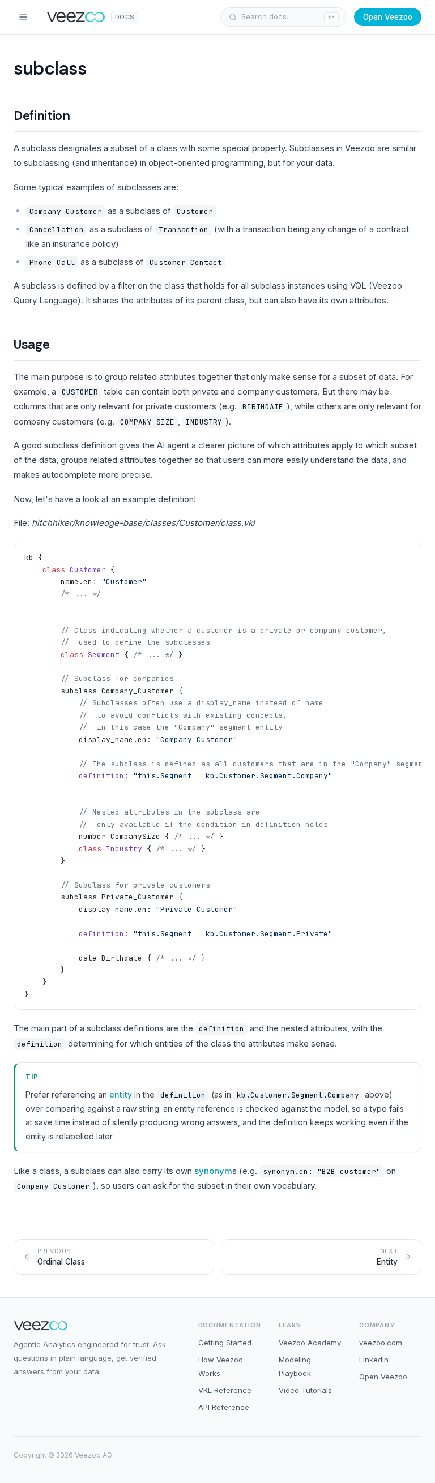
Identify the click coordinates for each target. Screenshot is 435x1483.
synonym (213, 1170)
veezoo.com (380, 1342)
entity (120, 1094)
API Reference (223, 1407)
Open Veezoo (387, 17)
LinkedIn (374, 1359)
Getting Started (224, 1342)
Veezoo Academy (310, 1342)
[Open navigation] (23, 17)
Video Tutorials (305, 1390)
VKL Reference (224, 1390)
